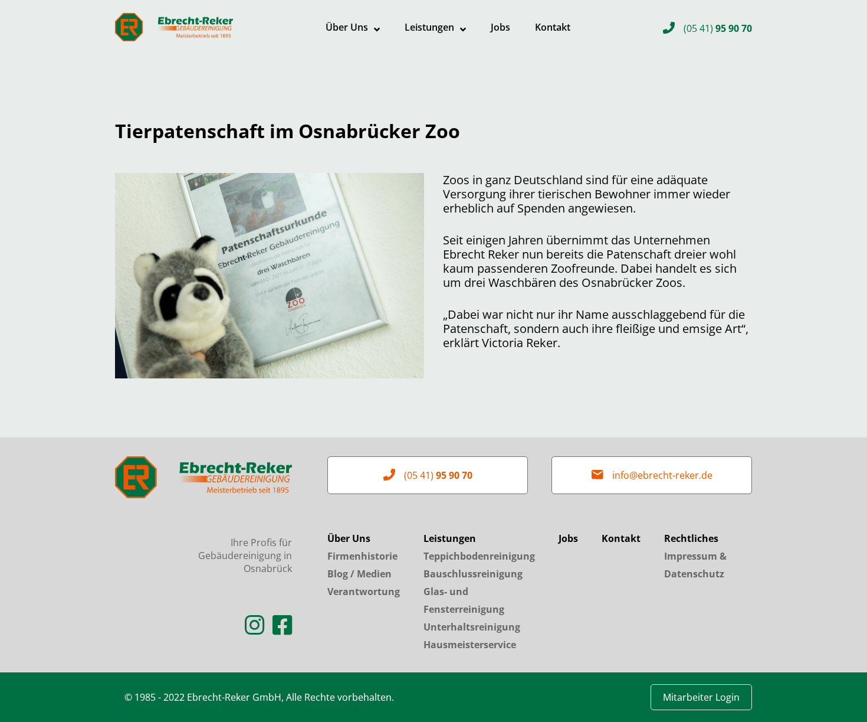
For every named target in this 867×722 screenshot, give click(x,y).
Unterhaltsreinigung (471, 626)
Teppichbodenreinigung (479, 556)
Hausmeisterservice (469, 644)
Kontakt (552, 27)
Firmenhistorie (362, 556)
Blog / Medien (359, 573)
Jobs (500, 27)
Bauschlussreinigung (473, 573)
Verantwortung (363, 591)
